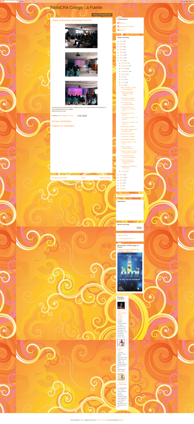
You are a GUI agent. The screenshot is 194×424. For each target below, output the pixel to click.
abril (122, 85)
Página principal (122, 235)
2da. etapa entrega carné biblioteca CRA (129, 130)
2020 (121, 55)
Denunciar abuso (124, 195)
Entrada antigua (105, 178)
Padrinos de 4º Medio (128, 126)
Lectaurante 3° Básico (128, 136)
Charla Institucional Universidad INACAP (128, 156)
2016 (121, 177)
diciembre (124, 63)
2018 (121, 60)
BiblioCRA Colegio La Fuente (76, 7)
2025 (121, 41)
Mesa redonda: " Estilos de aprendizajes (128, 88)
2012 (121, 186)
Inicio (83, 178)
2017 (121, 175)
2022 (121, 49)
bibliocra (122, 30)
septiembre (125, 71)
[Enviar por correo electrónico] (78, 116)
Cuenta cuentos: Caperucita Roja (127, 147)
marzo (123, 171)
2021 (121, 52)
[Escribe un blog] (80, 116)
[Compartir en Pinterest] (86, 116)
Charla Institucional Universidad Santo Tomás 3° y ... (127, 161)
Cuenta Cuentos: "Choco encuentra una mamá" (129, 152)
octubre (124, 68)
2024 (121, 44)
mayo (123, 82)
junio (123, 79)
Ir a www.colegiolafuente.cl (125, 238)
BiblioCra (122, 23)
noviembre (125, 66)
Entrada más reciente (59, 178)
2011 (121, 188)
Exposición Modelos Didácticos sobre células (127, 93)
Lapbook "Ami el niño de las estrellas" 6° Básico (128, 250)
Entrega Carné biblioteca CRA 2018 (129, 167)
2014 (121, 183)
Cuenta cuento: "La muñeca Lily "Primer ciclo (128, 108)
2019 (121, 58)
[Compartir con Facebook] (84, 116)
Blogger (121, 420)
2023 (121, 47)
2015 (121, 180)
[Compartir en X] (82, 116)
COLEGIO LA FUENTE (126, 26)
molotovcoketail (101, 420)
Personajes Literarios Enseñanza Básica (127, 99)
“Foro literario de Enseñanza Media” (127, 103)
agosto (123, 74)
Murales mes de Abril (127, 134)
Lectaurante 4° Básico (128, 139)
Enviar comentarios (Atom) (85, 183)
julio (122, 77)
